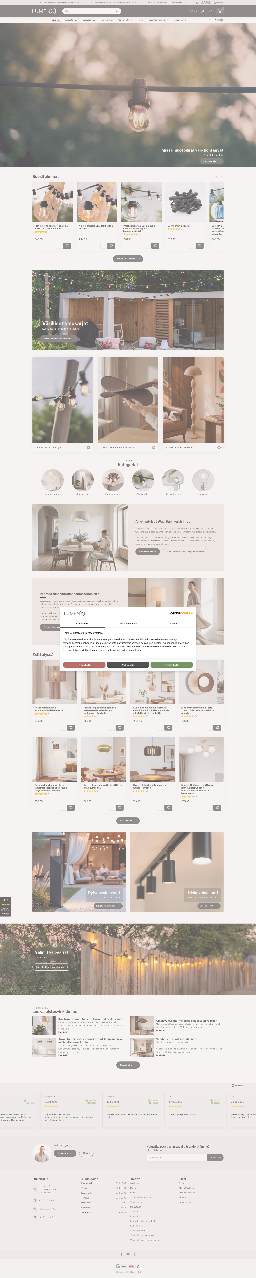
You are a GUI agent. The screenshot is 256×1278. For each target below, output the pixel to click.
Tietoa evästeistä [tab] (128, 623)
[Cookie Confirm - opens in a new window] (181, 613)
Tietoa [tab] (173, 623)
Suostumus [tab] (82, 623)
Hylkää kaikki (84, 665)
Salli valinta (128, 665)
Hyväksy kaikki (171, 665)
